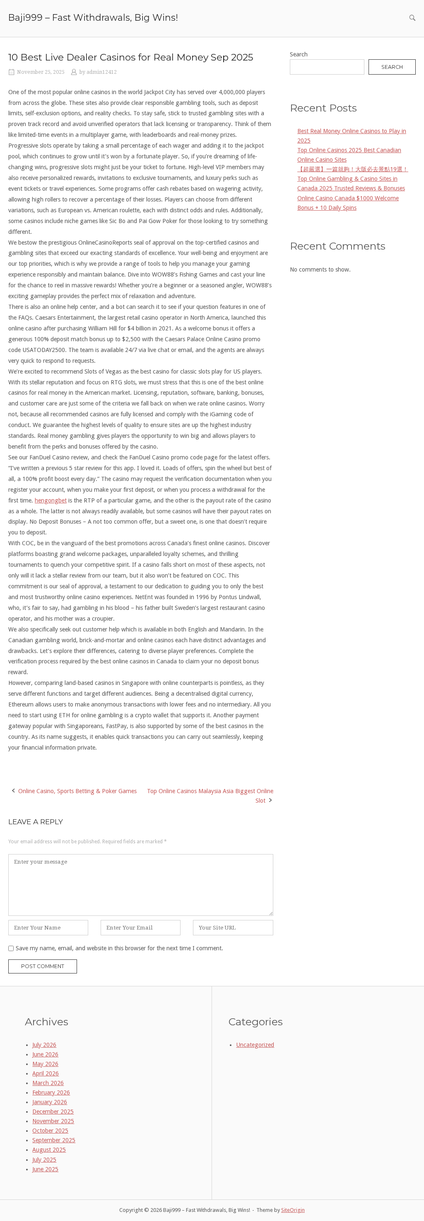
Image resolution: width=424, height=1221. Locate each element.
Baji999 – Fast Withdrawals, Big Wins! (93, 17)
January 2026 (49, 1102)
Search (299, 54)
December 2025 (53, 1111)
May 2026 (45, 1064)
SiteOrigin (293, 1210)
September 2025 (53, 1140)
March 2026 (48, 1083)
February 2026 (51, 1092)
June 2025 (45, 1169)
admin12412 (102, 72)
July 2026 (44, 1044)
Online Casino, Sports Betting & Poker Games (77, 791)
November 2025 (53, 1121)
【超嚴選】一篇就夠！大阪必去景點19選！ (352, 169)
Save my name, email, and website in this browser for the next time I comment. (119, 948)
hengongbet (51, 500)
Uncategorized (255, 1044)
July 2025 (44, 1159)
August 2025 (49, 1149)
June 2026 (45, 1054)
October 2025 (50, 1130)
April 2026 (45, 1073)
